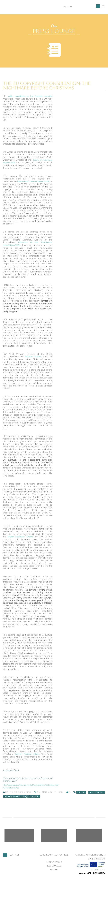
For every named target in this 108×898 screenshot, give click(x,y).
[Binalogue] (85, 873)
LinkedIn (89, 835)
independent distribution (15, 796)
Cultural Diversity (96, 792)
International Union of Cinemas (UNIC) (33, 181)
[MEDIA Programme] (91, 863)
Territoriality (34, 796)
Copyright (81, 792)
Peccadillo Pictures (33, 356)
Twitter (54, 835)
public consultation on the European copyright (30, 96)
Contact (14, 855)
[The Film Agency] (99, 873)
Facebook (19, 835)
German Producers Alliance (27, 754)
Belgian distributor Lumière (20, 536)
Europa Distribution (16, 9)
